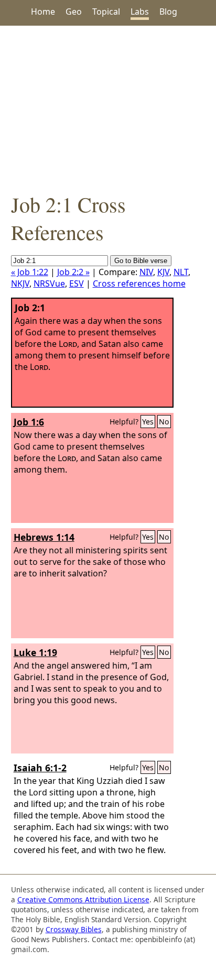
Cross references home (139, 283)
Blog (168, 11)
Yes (148, 422)
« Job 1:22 (29, 272)
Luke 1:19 (35, 652)
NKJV (20, 283)
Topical (106, 11)
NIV (146, 272)
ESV (76, 283)
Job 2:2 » (73, 272)
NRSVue (49, 283)
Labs (140, 11)
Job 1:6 (29, 422)
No (164, 422)
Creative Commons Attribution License (83, 899)
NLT (181, 272)
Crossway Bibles (74, 929)
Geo (74, 11)
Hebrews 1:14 (44, 537)
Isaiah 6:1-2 (40, 767)
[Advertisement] (108, 107)
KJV (163, 272)
